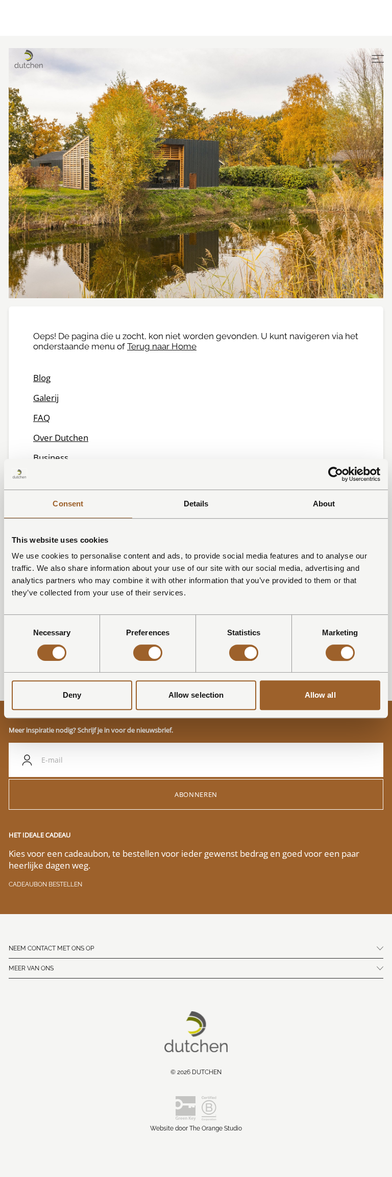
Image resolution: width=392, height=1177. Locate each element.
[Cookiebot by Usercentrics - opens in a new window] (335, 474)
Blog (42, 378)
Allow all (320, 695)
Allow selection (196, 695)
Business (50, 457)
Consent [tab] (68, 503)
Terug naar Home (162, 346)
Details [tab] (196, 503)
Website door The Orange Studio (196, 1128)
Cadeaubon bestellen (45, 884)
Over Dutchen (60, 437)
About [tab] (324, 503)
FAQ (41, 418)
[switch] (147, 653)
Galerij (46, 398)
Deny (72, 695)
